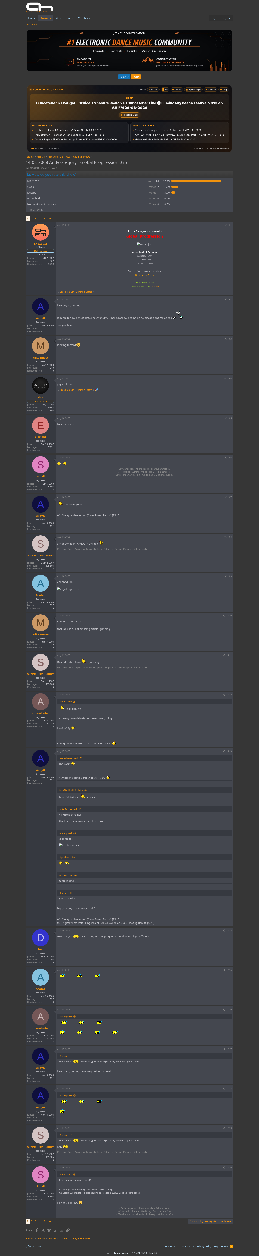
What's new (63, 18)
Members (84, 18)
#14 (230, 930)
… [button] (40, 218)
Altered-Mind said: (68, 758)
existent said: (66, 875)
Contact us (169, 1246)
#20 (230, 1167)
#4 (230, 378)
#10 (230, 615)
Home (32, 18)
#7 (230, 497)
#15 (230, 970)
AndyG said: (65, 701)
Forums (46, 18)
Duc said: (64, 1056)
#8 (230, 536)
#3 (230, 338)
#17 (230, 1049)
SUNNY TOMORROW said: (73, 789)
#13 (230, 751)
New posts (31, 23)
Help (216, 1246)
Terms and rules (186, 1246)
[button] (72, 18)
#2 (230, 299)
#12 (230, 694)
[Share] (225, 225)
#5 (230, 418)
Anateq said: (65, 833)
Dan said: (64, 892)
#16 (230, 1009)
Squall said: (65, 857)
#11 (230, 655)
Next (51, 218)
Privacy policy (204, 1246)
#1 (230, 224)
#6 (230, 457)
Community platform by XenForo (130, 1253)
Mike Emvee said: (68, 809)
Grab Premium (67, 291)
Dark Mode (35, 1246)
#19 (230, 1128)
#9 (230, 576)
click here (155, 286)
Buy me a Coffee (84, 291)
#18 (230, 1088)
